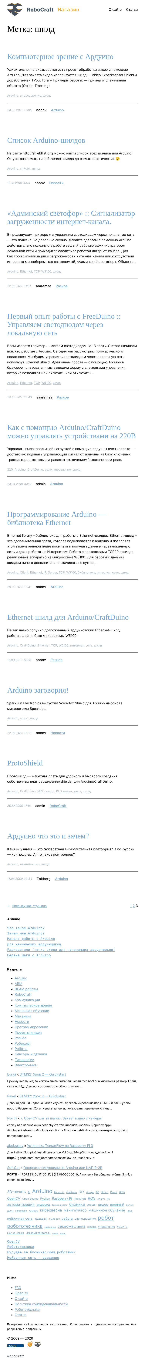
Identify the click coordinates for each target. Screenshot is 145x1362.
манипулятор (75, 1210)
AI (29, 1192)
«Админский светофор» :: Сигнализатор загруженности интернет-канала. (71, 217)
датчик (129, 1205)
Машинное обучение (32, 1011)
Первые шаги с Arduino (29, 955)
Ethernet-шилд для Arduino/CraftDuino (68, 617)
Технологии (24, 1060)
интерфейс (21, 1210)
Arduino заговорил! (38, 690)
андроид (43, 1204)
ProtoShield (25, 763)
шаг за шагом (15, 1232)
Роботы (21, 1049)
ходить (122, 1226)
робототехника (24, 1226)
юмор (63, 1233)
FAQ (18, 1288)
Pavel (11, 1096)
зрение (36, 95)
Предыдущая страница (27, 906)
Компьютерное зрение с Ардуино (60, 56)
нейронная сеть (20, 1218)
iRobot (104, 1192)
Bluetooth (59, 1192)
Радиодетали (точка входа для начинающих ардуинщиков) (61, 950)
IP (45, 572)
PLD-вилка (64, 791)
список (25, 168)
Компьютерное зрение (33, 1005)
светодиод (50, 1227)
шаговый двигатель (38, 1232)
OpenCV (13, 1198)
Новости (56, 183)
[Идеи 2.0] (30, 1346)
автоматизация (21, 1204)
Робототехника (20, 1247)
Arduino (12, 95)
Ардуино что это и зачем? (48, 836)
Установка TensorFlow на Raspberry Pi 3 (60, 1146)
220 (10, 469)
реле (48, 469)
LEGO (122, 1192)
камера (33, 1210)
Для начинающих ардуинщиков (34, 944)
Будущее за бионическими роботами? (41, 1252)
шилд (47, 95)
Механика (23, 1016)
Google (90, 1192)
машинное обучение (107, 1210)
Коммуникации (27, 1000)
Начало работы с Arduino (31, 939)
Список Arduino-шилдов (46, 140)
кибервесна (51, 1210)
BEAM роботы (26, 989)
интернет (103, 572)
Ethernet (26, 271)
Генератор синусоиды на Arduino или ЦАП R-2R (62, 1168)
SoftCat (13, 1168)
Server (52, 572)
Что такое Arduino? (26, 928)
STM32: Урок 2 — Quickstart (43, 1074)
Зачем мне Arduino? (26, 933)
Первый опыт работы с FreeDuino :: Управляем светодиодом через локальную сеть (64, 324)
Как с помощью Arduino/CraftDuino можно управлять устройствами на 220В (71, 431)
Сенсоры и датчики (31, 1054)
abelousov (15, 1146)
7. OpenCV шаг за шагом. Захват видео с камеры (61, 1118)
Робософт (23, 1043)
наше (77, 791)
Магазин (68, 9)
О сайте (21, 1299)
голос (24, 718)
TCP (37, 271)
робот (106, 1217)
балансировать (59, 1205)
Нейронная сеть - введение (33, 1258)
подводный (41, 1218)
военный (117, 1204)
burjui (11, 1074)
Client (24, 572)
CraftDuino (35, 469)
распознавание (85, 1218)
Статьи (20, 1315)
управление (62, 469)
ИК (108, 1198)
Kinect (113, 1192)
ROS (92, 1198)
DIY (81, 1192)
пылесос (54, 1218)
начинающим (30, 864)
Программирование (31, 1027)
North (12, 1118)
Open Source (30, 1198)
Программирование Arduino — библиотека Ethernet (56, 518)
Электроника (26, 1065)
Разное (62, 286)
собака (91, 1226)
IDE (97, 1192)
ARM (18, 984)
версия (91, 1204)
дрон (10, 1210)
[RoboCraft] (38, 1346)
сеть (115, 572)
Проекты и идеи (28, 1032)
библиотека (86, 572)
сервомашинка (71, 1226)
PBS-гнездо (45, 791)
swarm (101, 1198)
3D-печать (16, 1191)
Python (45, 1198)
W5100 (46, 271)
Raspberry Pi (62, 1198)
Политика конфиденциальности (41, 1304)
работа (67, 1218)
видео (24, 95)
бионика (77, 1204)
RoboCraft (40, 9)
